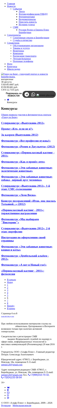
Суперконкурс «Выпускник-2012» (23, 122)
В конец (11, 308)
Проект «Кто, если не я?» (17, 128)
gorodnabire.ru (8, 326)
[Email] (8, 398)
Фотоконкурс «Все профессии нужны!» (26, 140)
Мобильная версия (22, 405)
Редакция (6, 405)
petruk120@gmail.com (11, 364)
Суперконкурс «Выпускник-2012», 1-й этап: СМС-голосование (25, 187)
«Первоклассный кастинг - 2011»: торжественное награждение (22, 212)
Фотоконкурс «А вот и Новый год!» (24, 264)
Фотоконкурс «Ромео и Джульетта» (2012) (28, 146)
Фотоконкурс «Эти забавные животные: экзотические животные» (26, 169)
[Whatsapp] (8, 395)
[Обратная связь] (8, 392)
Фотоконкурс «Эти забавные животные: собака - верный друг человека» (26, 178)
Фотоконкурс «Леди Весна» (18, 195)
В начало (11, 279)
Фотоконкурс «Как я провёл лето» (23, 161)
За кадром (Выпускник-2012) (19, 134)
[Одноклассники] (8, 390)
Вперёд (10, 306)
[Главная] (8, 99)
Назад (10, 282)
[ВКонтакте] (8, 387)
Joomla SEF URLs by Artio (7, 316)
